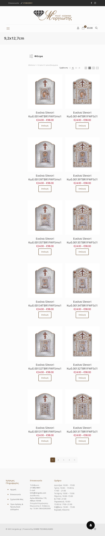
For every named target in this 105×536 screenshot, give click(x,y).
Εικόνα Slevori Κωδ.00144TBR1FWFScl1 (82, 114)
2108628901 (28, 3)
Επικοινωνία (15, 494)
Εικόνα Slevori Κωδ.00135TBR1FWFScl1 (82, 240)
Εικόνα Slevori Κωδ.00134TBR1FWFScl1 (82, 303)
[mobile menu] (8, 28)
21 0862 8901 (35, 487)
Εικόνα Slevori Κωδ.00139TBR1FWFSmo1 (45, 177)
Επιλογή (44, 125)
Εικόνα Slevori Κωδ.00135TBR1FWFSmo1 (45, 240)
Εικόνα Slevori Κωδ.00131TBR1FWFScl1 (82, 429)
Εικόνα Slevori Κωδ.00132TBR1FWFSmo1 (45, 366)
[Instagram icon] (95, 3)
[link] (70, 68)
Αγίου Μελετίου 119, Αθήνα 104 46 (38, 499)
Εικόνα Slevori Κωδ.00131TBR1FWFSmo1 (45, 429)
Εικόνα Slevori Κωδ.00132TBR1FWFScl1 (82, 366)
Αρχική (13, 489)
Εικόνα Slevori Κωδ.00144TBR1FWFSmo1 (45, 114)
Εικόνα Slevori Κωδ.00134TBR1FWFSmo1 (45, 303)
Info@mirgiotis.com (38, 493)
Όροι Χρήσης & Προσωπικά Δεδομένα (16, 507)
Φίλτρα (38, 55)
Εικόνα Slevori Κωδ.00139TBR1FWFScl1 (82, 177)
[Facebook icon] (91, 3)
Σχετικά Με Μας (16, 499)
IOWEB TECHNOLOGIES (43, 529)
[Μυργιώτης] (52, 15)
